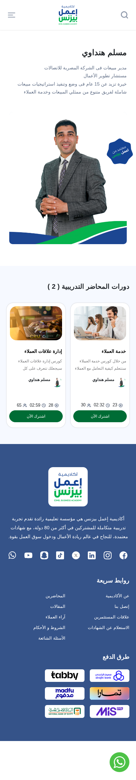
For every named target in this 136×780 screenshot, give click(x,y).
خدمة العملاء (114, 351)
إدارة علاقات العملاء (43, 351)
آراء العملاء (55, 616)
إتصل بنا (122, 606)
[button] (11, 15)
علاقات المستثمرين (111, 616)
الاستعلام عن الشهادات (108, 627)
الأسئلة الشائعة (51, 638)
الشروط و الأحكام (49, 627)
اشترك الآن (100, 416)
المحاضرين (55, 595)
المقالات (57, 606)
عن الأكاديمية (117, 595)
